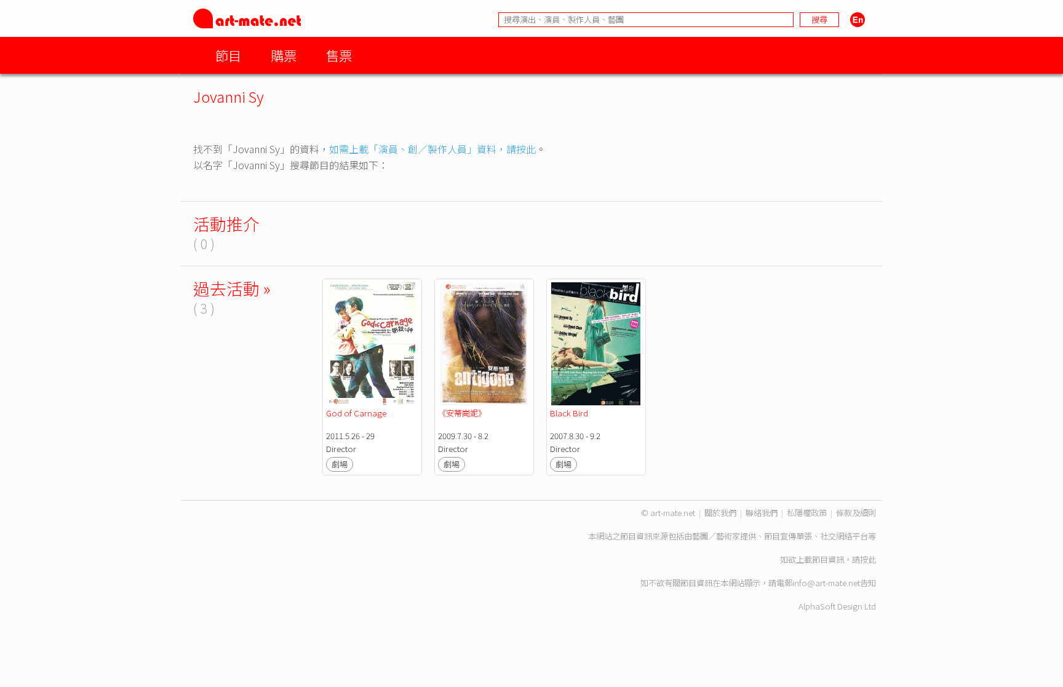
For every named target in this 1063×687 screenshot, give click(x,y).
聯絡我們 (762, 512)
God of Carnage (356, 413)
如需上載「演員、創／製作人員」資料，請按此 (432, 148)
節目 (228, 55)
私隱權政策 (807, 512)
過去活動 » (232, 288)
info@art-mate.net (826, 583)
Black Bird (569, 413)
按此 (868, 559)
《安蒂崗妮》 (462, 413)
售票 (339, 55)
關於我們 (720, 512)
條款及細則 (856, 512)
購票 (284, 55)
